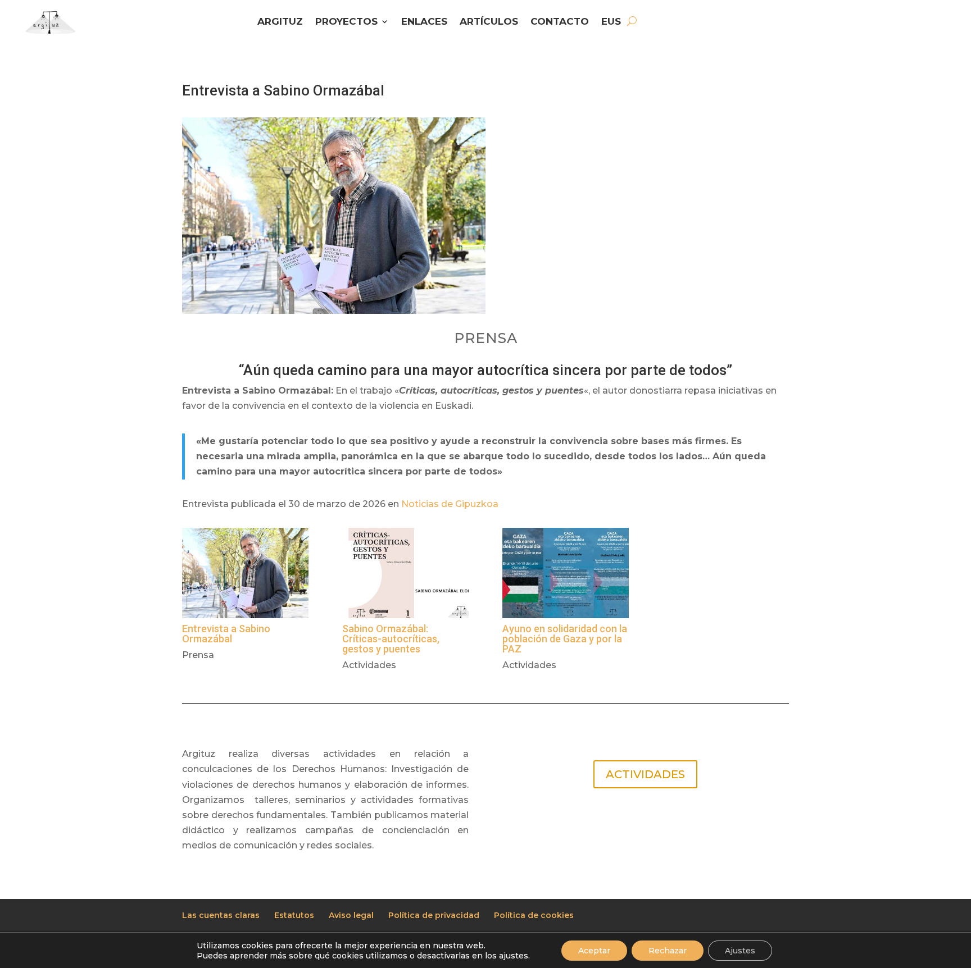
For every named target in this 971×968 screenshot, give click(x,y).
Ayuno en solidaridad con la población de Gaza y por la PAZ (564, 639)
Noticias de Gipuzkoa (449, 504)
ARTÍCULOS (489, 22)
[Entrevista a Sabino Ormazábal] (245, 573)
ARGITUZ (280, 22)
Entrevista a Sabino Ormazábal (226, 634)
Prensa (198, 655)
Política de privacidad (433, 915)
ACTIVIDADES (645, 774)
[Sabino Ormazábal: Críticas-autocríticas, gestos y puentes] (405, 573)
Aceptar (594, 951)
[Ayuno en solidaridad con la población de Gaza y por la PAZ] (565, 573)
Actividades (369, 665)
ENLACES (424, 22)
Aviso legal (351, 915)
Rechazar (667, 951)
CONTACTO (559, 22)
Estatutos (294, 915)
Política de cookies (534, 915)
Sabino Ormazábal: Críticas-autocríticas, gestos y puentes (390, 639)
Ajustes (740, 951)
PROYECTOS (346, 22)
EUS (611, 22)
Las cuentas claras (221, 915)
